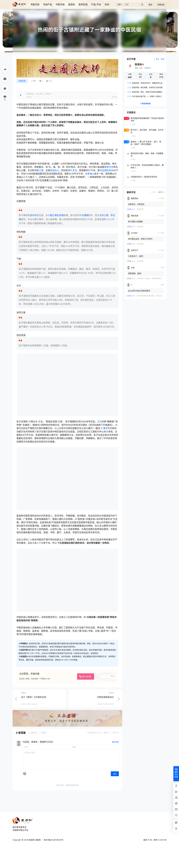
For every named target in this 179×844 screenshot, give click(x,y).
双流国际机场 (106, 170)
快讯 (107, 4)
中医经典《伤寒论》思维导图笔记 (149, 278)
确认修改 (115, 742)
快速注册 (161, 5)
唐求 (105, 428)
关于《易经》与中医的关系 (33, 697)
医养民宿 (83, 4)
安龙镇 (60, 215)
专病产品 (47, 4)
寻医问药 (34, 4)
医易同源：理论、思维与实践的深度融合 (144, 92)
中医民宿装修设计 (105, 697)
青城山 (90, 173)
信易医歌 (140, 209)
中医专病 (60, 4)
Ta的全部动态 (145, 104)
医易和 (71, 4)
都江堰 (40, 170)
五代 (99, 421)
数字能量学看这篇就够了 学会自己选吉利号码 (154, 296)
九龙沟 (73, 170)
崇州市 (110, 167)
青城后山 (54, 170)
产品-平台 (96, 4)
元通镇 (84, 215)
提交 (114, 774)
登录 (150, 5)
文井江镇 (103, 215)
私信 (162, 59)
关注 (157, 59)
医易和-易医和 (34, 840)
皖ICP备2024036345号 (53, 840)
